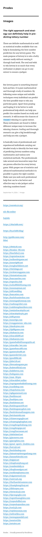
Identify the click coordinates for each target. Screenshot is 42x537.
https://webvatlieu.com (13, 514)
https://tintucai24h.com (14, 492)
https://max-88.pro (12, 377)
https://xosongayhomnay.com (17, 301)
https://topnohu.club (12, 282)
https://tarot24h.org (12, 479)
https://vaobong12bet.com (15, 304)
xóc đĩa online (9, 212)
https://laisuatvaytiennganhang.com (19, 453)
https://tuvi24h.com (12, 507)
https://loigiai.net (11, 460)
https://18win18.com (12, 247)
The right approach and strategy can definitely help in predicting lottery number (19, 33)
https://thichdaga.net (13, 269)
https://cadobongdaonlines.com (17, 307)
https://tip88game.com (13, 329)
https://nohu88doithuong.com (17, 285)
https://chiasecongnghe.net (15, 418)
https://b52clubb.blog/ (13, 231)
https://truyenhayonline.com (16, 504)
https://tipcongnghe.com (14, 495)
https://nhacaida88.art (13, 336)
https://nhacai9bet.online (15, 380)
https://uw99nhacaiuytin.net (16, 310)
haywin (6, 218)
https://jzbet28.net (11, 361)
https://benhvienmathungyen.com (18, 412)
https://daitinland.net (13, 434)
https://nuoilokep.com (13, 387)
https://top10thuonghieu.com (16, 498)
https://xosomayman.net (14, 288)
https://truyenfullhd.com (14, 501)
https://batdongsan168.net (15, 406)
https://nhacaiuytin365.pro (15, 313)
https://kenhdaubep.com (14, 450)
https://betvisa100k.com (14, 415)
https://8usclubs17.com (13, 253)
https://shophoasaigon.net (15, 469)
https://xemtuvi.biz (12, 520)
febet (5, 240)
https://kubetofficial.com (14, 367)
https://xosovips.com (12, 320)
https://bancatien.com (13, 294)
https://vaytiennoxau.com (15, 511)
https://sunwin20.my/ (13, 205)
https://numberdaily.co (13, 466)
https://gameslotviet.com (14, 355)
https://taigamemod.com (14, 476)
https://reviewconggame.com (16, 272)
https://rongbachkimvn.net (15, 266)
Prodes (8, 8)
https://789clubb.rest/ (13, 224)
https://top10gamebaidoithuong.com (20, 383)
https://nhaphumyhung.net (15, 463)
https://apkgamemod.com (15, 393)
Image (22, 192)
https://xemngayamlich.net (15, 517)
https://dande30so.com (13, 326)
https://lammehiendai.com (15, 457)
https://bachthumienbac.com (16, 297)
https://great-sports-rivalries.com (18, 444)
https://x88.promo (11, 317)
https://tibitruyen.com (13, 488)
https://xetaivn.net (11, 523)
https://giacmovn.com (13, 437)
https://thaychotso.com (14, 390)
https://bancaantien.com (14, 278)
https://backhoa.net (12, 396)
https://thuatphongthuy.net (16, 485)
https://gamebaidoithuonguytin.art (19, 342)
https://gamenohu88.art (14, 352)
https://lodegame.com (13, 374)
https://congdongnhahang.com (17, 425)
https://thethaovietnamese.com (17, 482)
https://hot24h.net (11, 447)
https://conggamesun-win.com (17, 323)
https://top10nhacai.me (13, 256)
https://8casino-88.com (14, 250)
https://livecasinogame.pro (15, 364)
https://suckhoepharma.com (16, 472)
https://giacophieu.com (13, 441)
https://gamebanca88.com (15, 348)
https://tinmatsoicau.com (14, 275)
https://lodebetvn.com (13, 371)
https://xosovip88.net (13, 262)
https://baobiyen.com (13, 399)
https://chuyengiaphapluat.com (17, 422)
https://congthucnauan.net (15, 431)
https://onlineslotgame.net (15, 259)
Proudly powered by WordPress (21, 533)
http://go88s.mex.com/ (13, 237)
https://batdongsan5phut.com (17, 409)
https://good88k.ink (12, 358)
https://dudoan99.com (13, 339)
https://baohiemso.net (13, 402)
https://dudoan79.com (13, 332)
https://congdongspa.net (14, 428)
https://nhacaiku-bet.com (15, 345)
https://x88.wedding (12, 291)
